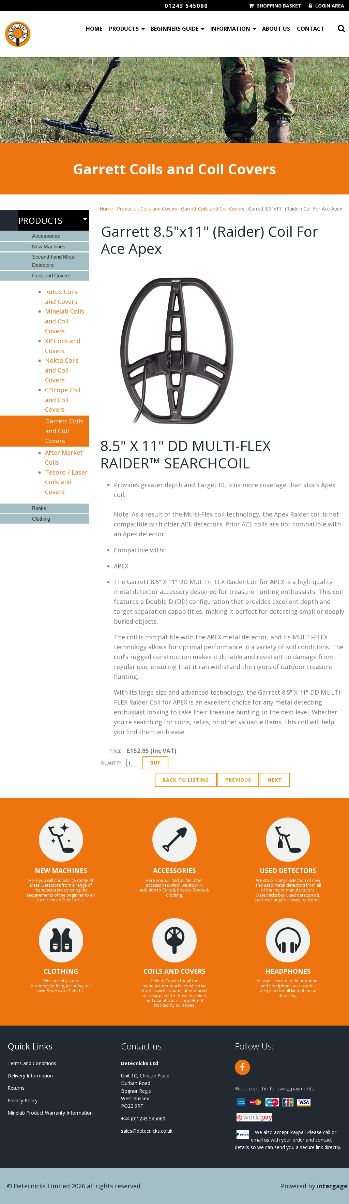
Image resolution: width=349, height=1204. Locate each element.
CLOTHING (61, 971)
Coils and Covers (158, 208)
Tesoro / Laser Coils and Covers (66, 482)
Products (124, 28)
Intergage (332, 1186)
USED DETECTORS (288, 870)
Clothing (41, 519)
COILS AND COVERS (174, 971)
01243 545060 (186, 6)
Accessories (46, 236)
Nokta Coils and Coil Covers (62, 370)
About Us (276, 28)
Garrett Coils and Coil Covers (212, 208)
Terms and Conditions (31, 1063)
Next (275, 780)
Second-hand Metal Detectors (53, 261)
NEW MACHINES (61, 870)
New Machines (48, 246)
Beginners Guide (174, 28)
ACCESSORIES (174, 870)
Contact (310, 28)
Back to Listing (186, 780)
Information (230, 28)
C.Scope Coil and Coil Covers (62, 400)
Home (94, 28)
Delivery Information (30, 1075)
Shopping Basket (279, 5)
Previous (238, 780)
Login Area (329, 5)
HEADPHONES (288, 971)
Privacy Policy (22, 1100)
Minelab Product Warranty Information (50, 1112)
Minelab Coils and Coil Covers (64, 321)
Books (39, 508)
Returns (16, 1088)
